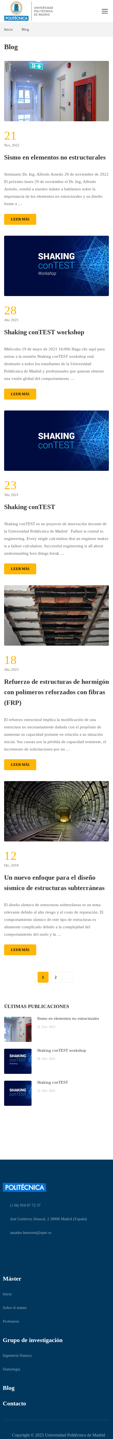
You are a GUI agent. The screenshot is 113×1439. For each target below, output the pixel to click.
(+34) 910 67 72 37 (25, 1205)
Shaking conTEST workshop (44, 332)
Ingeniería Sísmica (17, 1356)
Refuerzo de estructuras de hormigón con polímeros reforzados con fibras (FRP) (56, 692)
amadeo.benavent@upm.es (30, 1233)
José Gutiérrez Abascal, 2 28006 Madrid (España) (48, 1219)
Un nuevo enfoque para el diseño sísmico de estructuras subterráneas (54, 882)
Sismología (11, 1369)
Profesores (11, 1321)
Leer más (20, 219)
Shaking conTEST (29, 506)
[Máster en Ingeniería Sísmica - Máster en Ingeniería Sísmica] (28, 11)
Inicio (8, 29)
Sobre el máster (15, 1308)
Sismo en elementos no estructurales (55, 157)
